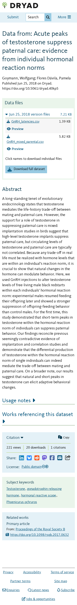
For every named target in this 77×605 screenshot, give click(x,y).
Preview (18, 129)
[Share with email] (59, 458)
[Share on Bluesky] (29, 458)
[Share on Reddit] (36, 458)
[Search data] (47, 17)
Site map (60, 581)
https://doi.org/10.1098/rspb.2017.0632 (39, 535)
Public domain (31, 467)
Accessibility (32, 572)
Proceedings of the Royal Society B (40, 529)
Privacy (8, 572)
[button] (38, 114)
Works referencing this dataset (37, 414)
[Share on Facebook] (52, 458)
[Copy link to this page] (68, 458)
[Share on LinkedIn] (21, 458)
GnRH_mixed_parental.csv (25, 142)
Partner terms (20, 581)
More (62, 17)
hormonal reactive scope (38, 495)
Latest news (40, 590)
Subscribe (68, 590)
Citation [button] (13, 438)
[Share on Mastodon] (44, 458)
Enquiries (13, 590)
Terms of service (62, 572)
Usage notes (16, 400)
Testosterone (15, 489)
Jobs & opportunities (40, 599)
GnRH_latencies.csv (25, 121)
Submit (13, 17)
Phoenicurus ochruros (21, 502)
